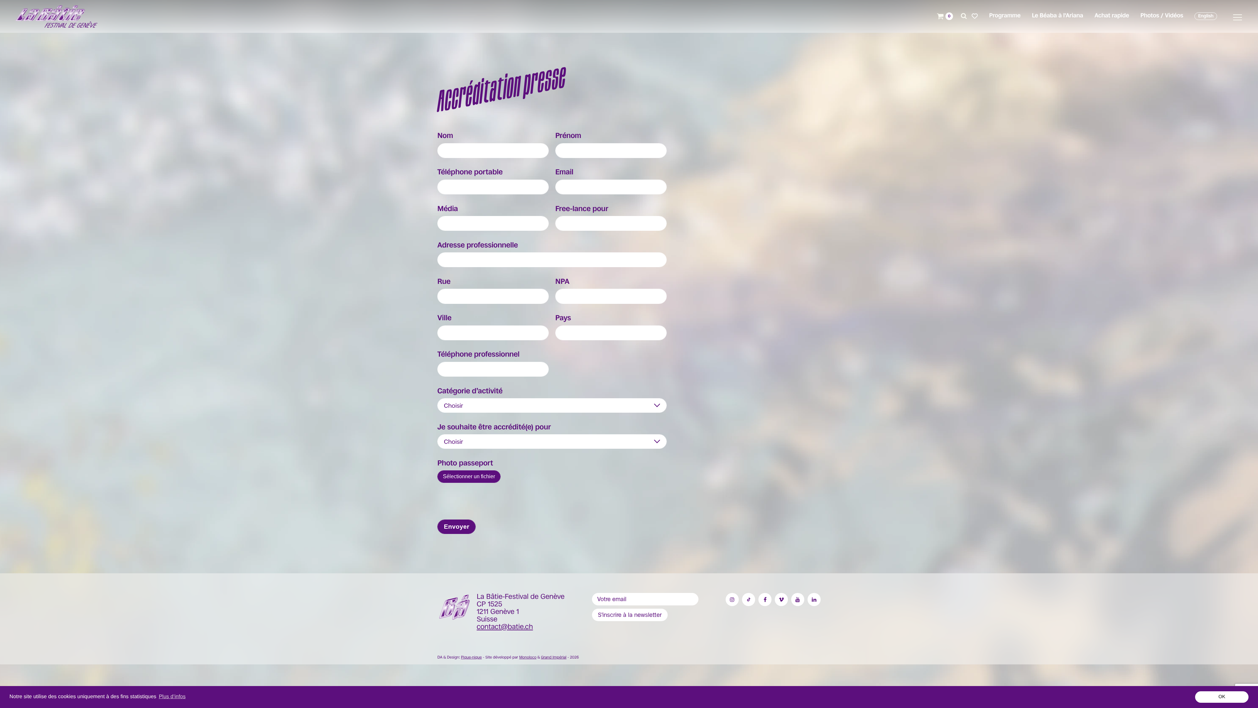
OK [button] (1221, 696)
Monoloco (528, 657)
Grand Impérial (553, 657)
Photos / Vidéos (1161, 15)
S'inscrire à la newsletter (630, 615)
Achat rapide (1112, 15)
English (1205, 16)
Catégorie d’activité (470, 391)
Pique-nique (471, 657)
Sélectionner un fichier (469, 476)
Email (564, 172)
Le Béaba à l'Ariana (1057, 15)
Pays (563, 318)
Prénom (568, 136)
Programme (1004, 15)
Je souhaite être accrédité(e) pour (494, 427)
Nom (445, 136)
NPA (562, 281)
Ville (444, 318)
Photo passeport (465, 463)
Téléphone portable (470, 172)
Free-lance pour (581, 209)
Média (447, 209)
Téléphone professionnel (478, 354)
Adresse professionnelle (477, 245)
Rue (443, 281)
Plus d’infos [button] (172, 696)
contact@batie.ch (505, 627)
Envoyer (456, 526)
